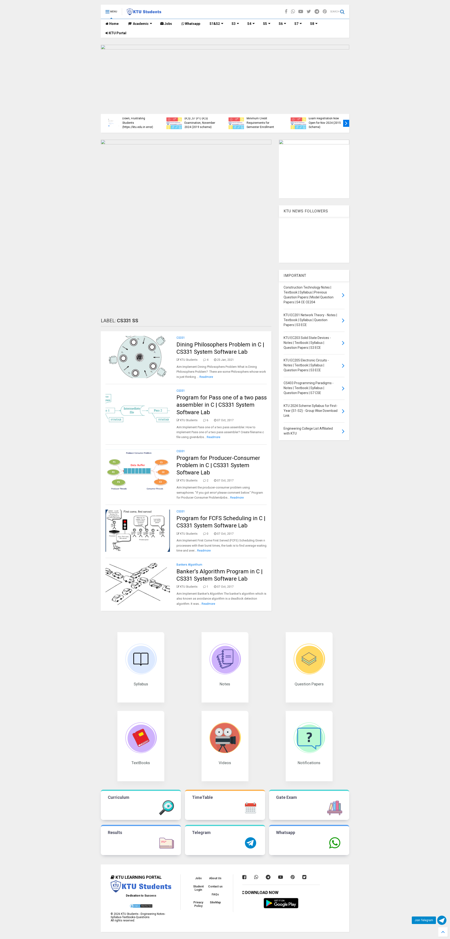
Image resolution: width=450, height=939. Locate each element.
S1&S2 (215, 24)
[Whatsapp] (293, 11)
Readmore (206, 377)
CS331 (180, 337)
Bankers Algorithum (189, 564)
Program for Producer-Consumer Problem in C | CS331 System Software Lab (218, 465)
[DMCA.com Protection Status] (141, 907)
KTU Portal (117, 33)
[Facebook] (286, 11)
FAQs (215, 894)
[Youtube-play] (300, 11)
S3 (234, 24)
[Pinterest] (325, 11)
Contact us (215, 886)
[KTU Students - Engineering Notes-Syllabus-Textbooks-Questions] (144, 13)
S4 (249, 24)
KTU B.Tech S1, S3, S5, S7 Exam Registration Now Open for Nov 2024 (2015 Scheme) (168, 121)
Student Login (198, 888)
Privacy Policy (198, 904)
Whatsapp (192, 24)
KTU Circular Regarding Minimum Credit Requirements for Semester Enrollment (105, 121)
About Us (215, 878)
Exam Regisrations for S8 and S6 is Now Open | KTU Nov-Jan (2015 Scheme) (230, 123)
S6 (281, 24)
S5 (265, 24)
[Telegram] (317, 11)
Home (114, 24)
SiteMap (215, 902)
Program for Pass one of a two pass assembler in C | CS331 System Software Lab (221, 404)
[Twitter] (309, 11)
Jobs (168, 24)
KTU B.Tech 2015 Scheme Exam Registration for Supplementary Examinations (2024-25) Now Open (292, 118)
